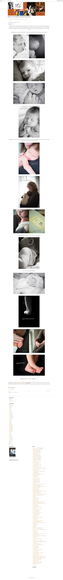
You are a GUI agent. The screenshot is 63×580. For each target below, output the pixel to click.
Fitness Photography (36, 511)
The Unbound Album (36, 547)
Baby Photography (35, 498)
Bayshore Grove (35, 499)
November (10, 428)
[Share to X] (27, 382)
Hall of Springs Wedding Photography (38, 486)
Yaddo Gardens (35, 476)
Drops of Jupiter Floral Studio (37, 507)
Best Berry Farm (35, 500)
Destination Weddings (36, 485)
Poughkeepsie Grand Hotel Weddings (38, 533)
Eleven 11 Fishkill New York (36, 509)
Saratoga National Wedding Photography (39, 535)
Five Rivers (34, 477)
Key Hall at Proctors (36, 478)
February (10, 425)
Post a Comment (11, 389)
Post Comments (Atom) (15, 392)
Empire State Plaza (35, 510)
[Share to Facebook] (28, 382)
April (9, 423)
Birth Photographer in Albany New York (38, 501)
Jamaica (34, 516)
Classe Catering (35, 505)
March (10, 436)
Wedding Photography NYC (37, 555)
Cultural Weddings (35, 506)
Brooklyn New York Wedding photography (39, 503)
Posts (11, 399)
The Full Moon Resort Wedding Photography (39, 541)
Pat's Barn (34, 530)
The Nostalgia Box (35, 545)
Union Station (35, 551)
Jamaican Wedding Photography (37, 517)
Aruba (34, 497)
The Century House (35, 480)
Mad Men (34, 525)
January (10, 426)
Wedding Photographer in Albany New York (39, 491)
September (10, 430)
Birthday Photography (36, 482)
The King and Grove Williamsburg (37, 544)
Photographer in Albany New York (37, 474)
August (10, 431)
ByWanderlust (35, 504)
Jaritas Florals (35, 518)
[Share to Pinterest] (29, 382)
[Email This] (25, 382)
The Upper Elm (35, 548)
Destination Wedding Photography (38, 484)
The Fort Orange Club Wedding (37, 540)
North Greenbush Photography (37, 528)
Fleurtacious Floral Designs (36, 512)
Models (34, 526)
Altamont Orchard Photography (37, 495)
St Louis (34, 537)
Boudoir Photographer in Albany (37, 502)
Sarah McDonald (35, 489)
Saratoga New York (35, 475)
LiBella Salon (35, 523)
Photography (35, 532)
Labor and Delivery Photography (37, 520)
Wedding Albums (35, 553)
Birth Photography (35, 481)
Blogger (34, 577)
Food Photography (35, 514)
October (10, 429)
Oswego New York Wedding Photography (39, 529)
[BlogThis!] (26, 382)
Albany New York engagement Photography (39, 494)
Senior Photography (35, 479)
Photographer (35, 531)
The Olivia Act (35, 546)
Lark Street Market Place (36, 521)
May (9, 434)
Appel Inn (34, 496)
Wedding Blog (35, 472)
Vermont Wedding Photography (37, 552)
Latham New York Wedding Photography (38, 522)
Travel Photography (35, 550)
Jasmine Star (34, 519)
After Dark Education (36, 492)
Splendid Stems (35, 536)
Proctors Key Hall (35, 534)
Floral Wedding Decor (36, 513)
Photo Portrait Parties (36, 487)
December (10, 427)
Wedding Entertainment (36, 490)
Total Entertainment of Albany (37, 549)
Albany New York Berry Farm (37, 493)
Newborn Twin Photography (37, 527)
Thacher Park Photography (36, 538)
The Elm (34, 539)
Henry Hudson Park (35, 515)
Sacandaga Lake (35, 488)
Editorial (34, 508)
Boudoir (34, 483)
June (9, 433)
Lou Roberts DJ (35, 524)
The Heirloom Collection (36, 543)
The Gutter (34, 542)
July (9, 432)
